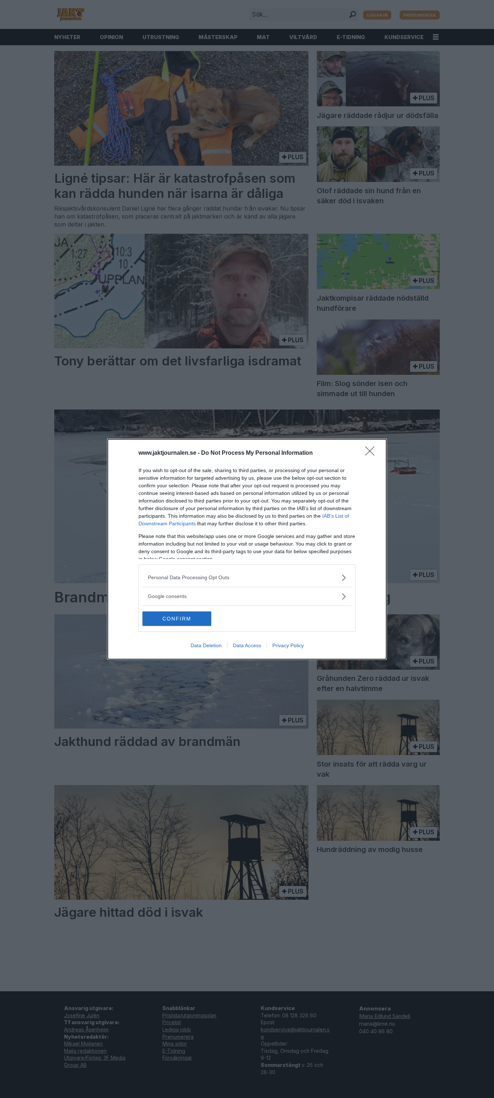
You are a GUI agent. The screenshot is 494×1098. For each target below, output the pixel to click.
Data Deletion (206, 645)
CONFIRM (176, 619)
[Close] (372, 453)
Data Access (247, 645)
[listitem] (247, 577)
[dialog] (247, 549)
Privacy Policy (288, 645)
